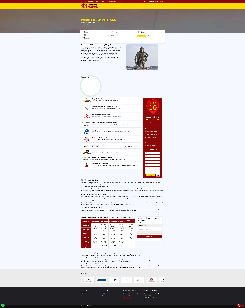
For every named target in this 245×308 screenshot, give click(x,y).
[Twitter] (127, 298)
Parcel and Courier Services (151, 134)
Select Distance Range (142, 229)
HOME (119, 6)
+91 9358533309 (153, 1)
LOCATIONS (142, 6)
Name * (84, 31)
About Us (82, 295)
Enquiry (103, 293)
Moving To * (85, 34)
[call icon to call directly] (239, 305)
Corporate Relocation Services (151, 143)
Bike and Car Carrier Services (151, 145)
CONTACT (161, 6)
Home (83, 25)
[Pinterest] (130, 298)
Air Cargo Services (149, 129)
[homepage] (89, 6)
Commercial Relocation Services (152, 140)
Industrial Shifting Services (150, 137)
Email (84, 37)
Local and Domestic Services (151, 126)
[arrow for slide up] (242, 305)
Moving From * (140, 31)
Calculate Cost (149, 236)
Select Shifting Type (142, 222)
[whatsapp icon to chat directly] (2, 305)
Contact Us (104, 295)
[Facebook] (124, 298)
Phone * (111, 31)
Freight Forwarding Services (151, 131)
